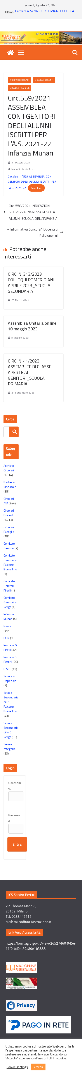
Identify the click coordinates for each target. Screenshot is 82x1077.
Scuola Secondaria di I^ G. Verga (10, 730)
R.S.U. (7, 669)
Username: (14, 785)
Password (14, 817)
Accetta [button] (38, 1067)
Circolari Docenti (44, 80)
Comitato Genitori (9, 545)
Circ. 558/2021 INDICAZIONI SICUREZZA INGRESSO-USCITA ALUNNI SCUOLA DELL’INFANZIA (33, 212)
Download (36, 188)
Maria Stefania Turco (23, 169)
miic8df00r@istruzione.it (32, 921)
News (7, 626)
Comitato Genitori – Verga (10, 602)
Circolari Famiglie (20, 88)
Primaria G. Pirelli (10, 647)
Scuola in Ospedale (9, 678)
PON (6, 638)
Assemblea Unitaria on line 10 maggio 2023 (32, 326)
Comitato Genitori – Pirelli (10, 586)
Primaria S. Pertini (10, 659)
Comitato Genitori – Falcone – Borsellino (10, 562)
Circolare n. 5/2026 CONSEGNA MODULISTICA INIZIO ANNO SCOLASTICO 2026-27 (44, 14)
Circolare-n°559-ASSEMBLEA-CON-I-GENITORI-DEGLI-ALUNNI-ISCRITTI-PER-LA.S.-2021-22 (33, 182)
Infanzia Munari (8, 616)
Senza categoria (9, 746)
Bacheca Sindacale (9, 484)
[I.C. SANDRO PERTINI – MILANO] (10, 52)
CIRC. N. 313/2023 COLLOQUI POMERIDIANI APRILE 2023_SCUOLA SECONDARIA (31, 283)
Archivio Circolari (19, 80)
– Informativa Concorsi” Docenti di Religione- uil (32, 232)
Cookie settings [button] (17, 1067)
